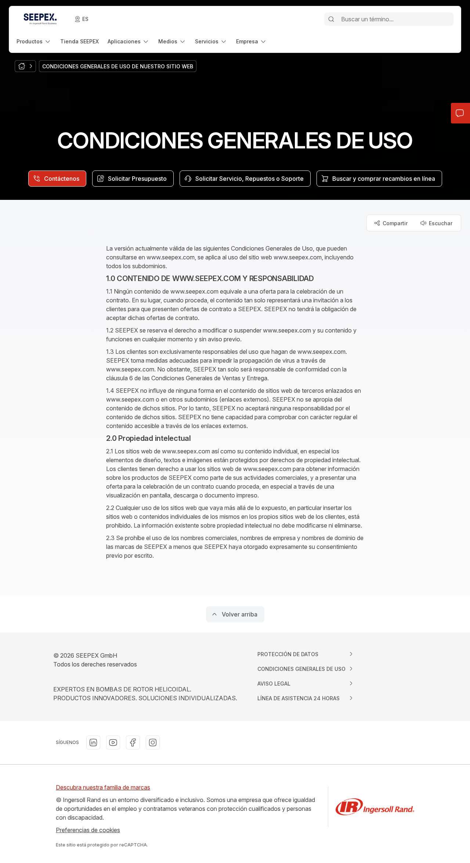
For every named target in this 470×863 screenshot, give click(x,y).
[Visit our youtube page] (113, 742)
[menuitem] (34, 41)
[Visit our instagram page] (153, 742)
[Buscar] (331, 19)
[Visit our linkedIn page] (93, 742)
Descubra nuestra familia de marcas (103, 787)
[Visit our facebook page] (133, 742)
